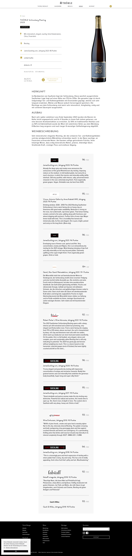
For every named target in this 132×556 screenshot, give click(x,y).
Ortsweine (45, 534)
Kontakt (91, 6)
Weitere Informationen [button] (12, 547)
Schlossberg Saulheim (66, 530)
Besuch (70, 6)
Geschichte (24, 532)
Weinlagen (64, 525)
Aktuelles (24, 528)
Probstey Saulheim (65, 532)
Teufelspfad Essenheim (66, 534)
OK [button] (16, 551)
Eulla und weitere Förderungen (57, 552)
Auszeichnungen (26, 534)
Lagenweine (45, 536)
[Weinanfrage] (111, 6)
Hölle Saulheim (64, 528)
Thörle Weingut (43, 6)
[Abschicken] (108, 529)
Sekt (44, 542)
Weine (81, 6)
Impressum (49, 552)
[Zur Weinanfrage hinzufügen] (52, 79)
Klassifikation (46, 530)
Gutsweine (45, 532)
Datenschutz (43, 552)
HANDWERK (57, 6)
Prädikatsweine (46, 540)
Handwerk (25, 538)
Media (39, 552)
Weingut (24, 530)
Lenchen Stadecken (65, 536)
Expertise (25, 27)
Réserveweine (46, 538)
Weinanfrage (45, 528)
